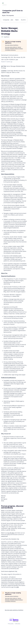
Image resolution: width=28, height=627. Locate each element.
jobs (12, 20)
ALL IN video (10, 533)
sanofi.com (4, 536)
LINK (17, 587)
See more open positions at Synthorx (14, 610)
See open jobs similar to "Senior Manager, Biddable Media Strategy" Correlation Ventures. (14, 48)
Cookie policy (17, 623)
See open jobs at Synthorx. (11, 45)
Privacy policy (11, 623)
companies (6, 20)
